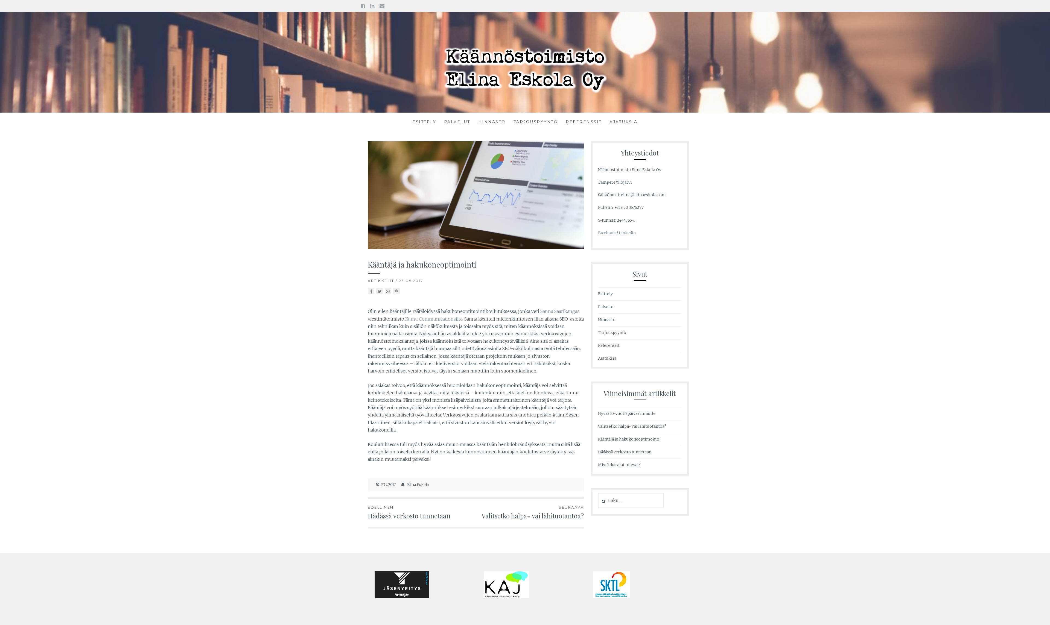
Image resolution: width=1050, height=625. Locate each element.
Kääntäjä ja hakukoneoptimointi (629, 439)
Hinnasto (492, 121)
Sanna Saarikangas (559, 311)
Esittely (424, 121)
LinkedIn (627, 232)
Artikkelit (381, 280)
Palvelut (457, 121)
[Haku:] (631, 500)
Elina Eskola (418, 484)
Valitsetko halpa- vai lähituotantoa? (533, 512)
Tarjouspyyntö (536, 121)
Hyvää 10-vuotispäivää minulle (626, 413)
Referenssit (584, 121)
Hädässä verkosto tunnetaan (409, 512)
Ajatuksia (623, 121)
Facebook (607, 232)
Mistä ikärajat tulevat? (619, 464)
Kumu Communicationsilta (433, 319)
